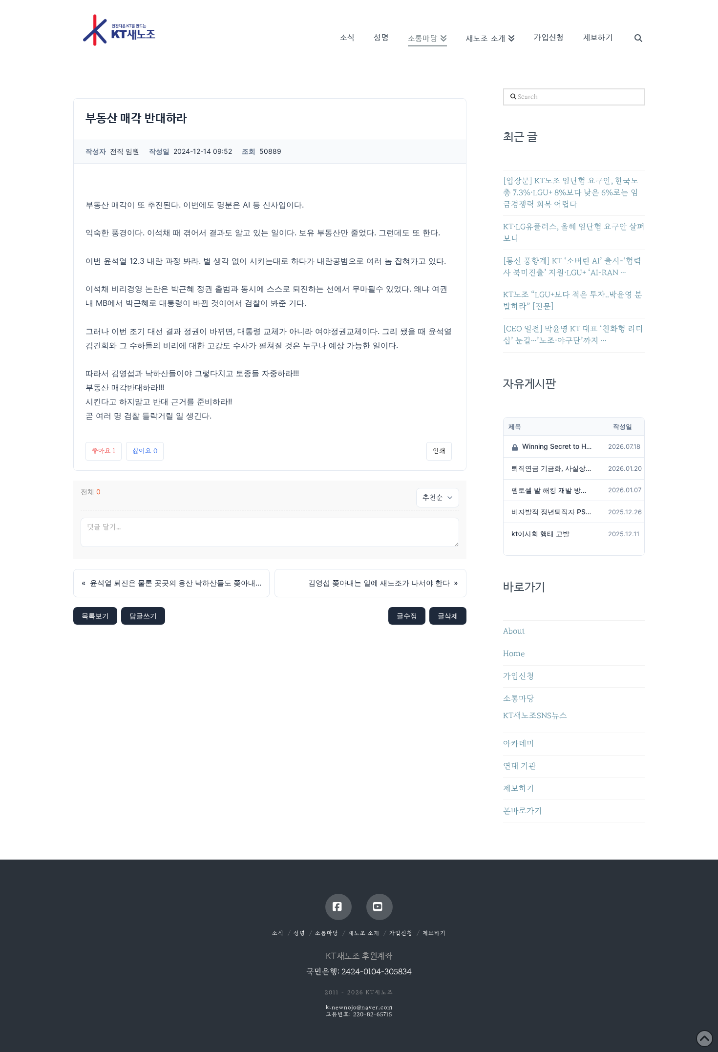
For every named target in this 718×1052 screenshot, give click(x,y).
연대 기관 (519, 766)
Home (514, 654)
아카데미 (518, 743)
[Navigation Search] (633, 24)
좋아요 (103, 450)
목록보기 (95, 615)
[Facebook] (338, 907)
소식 (278, 933)
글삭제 (448, 615)
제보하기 (518, 788)
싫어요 (144, 450)
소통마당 (518, 699)
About (514, 631)
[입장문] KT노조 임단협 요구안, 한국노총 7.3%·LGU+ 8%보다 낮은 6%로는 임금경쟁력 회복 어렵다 (570, 193)
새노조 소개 (364, 933)
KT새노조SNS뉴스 (535, 716)
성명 (299, 933)
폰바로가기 (522, 811)
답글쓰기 (143, 615)
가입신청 (518, 676)
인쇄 (439, 450)
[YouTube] (379, 907)
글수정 (407, 615)
